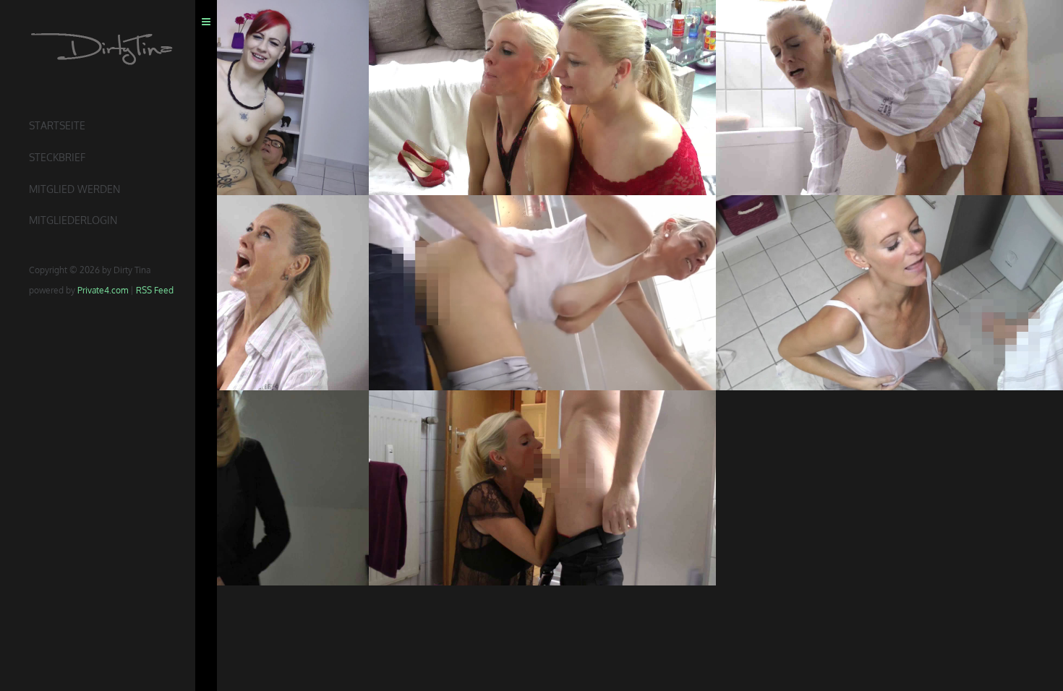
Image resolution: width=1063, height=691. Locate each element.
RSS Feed (155, 290)
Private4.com (102, 290)
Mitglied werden (74, 189)
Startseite (57, 125)
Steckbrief (57, 157)
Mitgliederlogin (73, 220)
